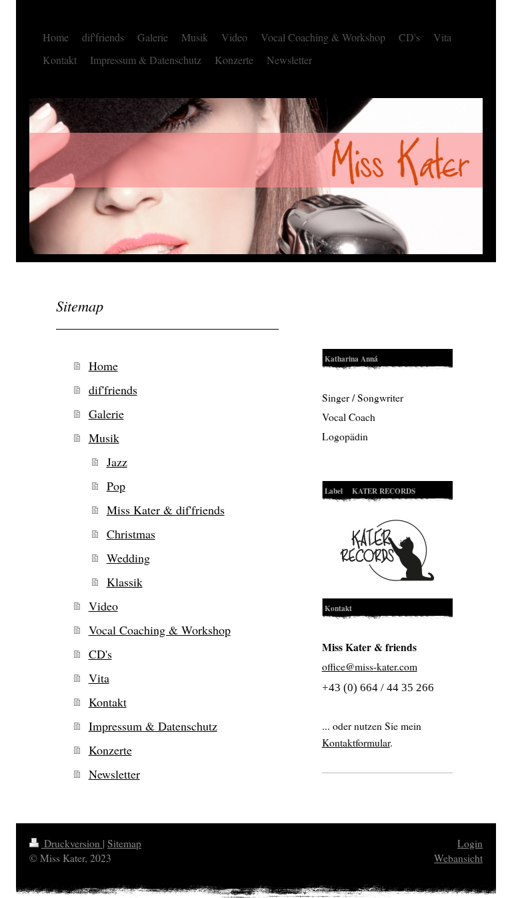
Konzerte (110, 750)
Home (103, 366)
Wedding (128, 558)
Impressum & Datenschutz (153, 726)
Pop (116, 486)
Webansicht (458, 858)
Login (470, 843)
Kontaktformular (356, 742)
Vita (99, 678)
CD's (100, 654)
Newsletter (114, 774)
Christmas (131, 534)
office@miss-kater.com (369, 666)
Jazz (117, 462)
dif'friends (113, 390)
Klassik (125, 582)
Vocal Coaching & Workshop (160, 630)
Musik (104, 438)
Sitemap (124, 843)
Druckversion (72, 843)
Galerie (106, 414)
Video (103, 606)
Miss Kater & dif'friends (166, 510)
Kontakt (108, 702)
